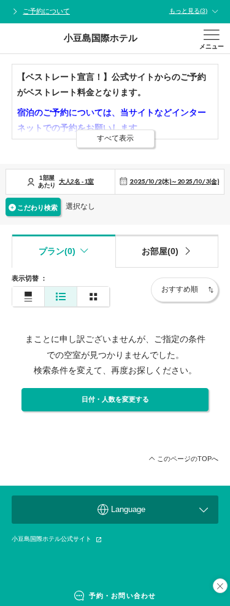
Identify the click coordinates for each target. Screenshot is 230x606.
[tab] (167, 251)
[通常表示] (28, 297)
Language (128, 509)
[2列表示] (93, 297)
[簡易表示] (61, 297)
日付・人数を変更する (115, 399)
